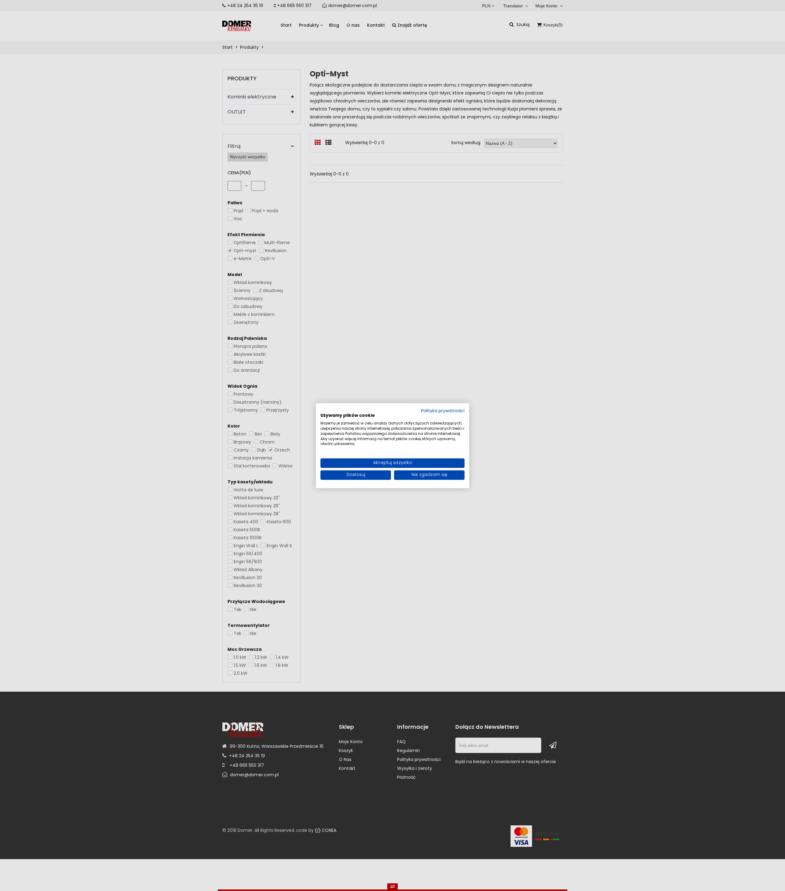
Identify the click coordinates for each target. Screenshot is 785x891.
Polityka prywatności (443, 411)
